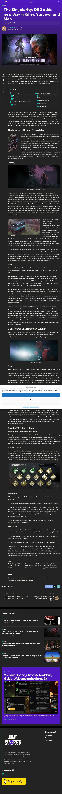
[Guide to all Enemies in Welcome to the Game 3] (52, 620)
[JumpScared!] (31, 1)
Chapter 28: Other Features (43, 93)
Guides (8, 671)
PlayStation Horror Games (15, 580)
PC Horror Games (46, 578)
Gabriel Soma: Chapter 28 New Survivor (21, 101)
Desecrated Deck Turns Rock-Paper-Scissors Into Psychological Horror (21, 644)
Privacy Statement (34, 407)
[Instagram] (3, 774)
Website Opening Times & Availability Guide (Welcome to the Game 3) (28, 677)
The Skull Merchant (14, 555)
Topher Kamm (12, 27)
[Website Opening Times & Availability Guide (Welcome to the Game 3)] (31, 697)
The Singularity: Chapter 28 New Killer (20, 93)
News (4, 5)
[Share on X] (11, 23)
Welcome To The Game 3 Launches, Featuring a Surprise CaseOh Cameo (20, 632)
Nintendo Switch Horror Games (32, 578)
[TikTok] (6, 774)
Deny (31, 399)
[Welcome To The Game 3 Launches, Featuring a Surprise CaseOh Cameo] (52, 632)
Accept (31, 395)
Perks (14, 99)
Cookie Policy (26, 407)
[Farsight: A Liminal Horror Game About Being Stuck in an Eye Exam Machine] (52, 657)
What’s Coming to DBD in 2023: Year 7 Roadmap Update (14, 565)
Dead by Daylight (19, 578)
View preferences (31, 404)
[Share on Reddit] (3, 88)
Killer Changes (42, 106)
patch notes (51, 542)
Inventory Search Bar (44, 100)
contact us (6, 761)
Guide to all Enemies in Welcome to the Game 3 (20, 620)
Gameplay (15, 96)
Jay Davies (7, 719)
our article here (32, 123)
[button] (59, 387)
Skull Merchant (21, 256)
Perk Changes (42, 103)
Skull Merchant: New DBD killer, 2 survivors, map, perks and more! (33, 565)
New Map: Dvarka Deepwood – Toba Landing (47, 96)
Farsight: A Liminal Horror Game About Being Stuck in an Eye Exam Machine (22, 657)
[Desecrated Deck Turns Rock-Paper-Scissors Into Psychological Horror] (52, 645)
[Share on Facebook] (9, 23)
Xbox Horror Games (27, 580)
